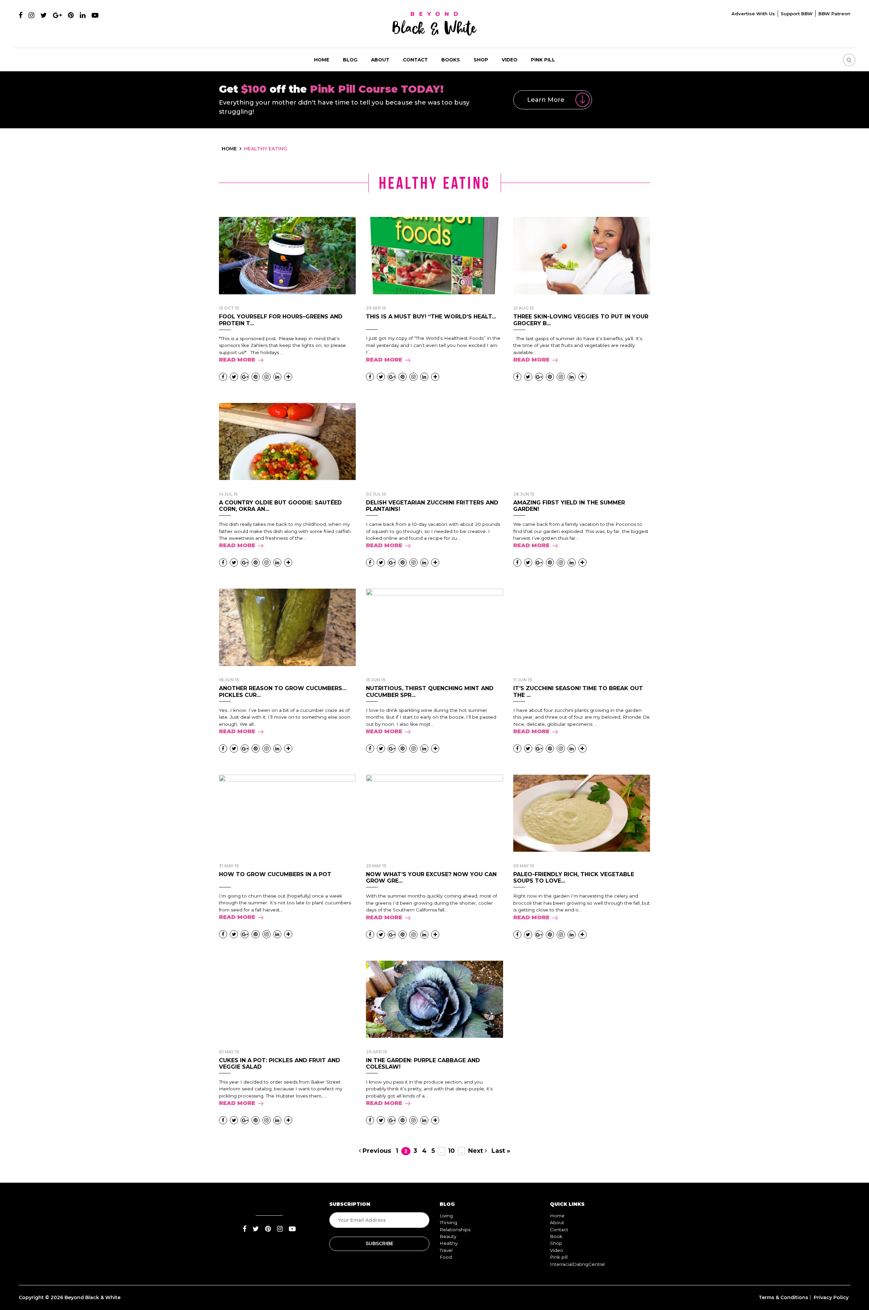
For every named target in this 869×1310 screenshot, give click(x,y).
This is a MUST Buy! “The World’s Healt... (431, 316)
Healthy (449, 1243)
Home (321, 59)
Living (446, 1215)
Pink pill (543, 59)
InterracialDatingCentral (577, 1264)
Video (509, 59)
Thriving (448, 1222)
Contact (415, 59)
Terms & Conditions (783, 1297)
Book (556, 1236)
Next (476, 1151)
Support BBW (797, 13)
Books (450, 59)
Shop (481, 59)
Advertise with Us (753, 13)
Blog (350, 59)
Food (446, 1257)
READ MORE (237, 359)
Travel (446, 1250)
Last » (501, 1151)
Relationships (455, 1229)
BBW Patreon (834, 13)
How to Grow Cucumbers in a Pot (275, 874)
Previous (376, 1151)
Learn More (546, 100)
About (380, 59)
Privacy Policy (831, 1297)
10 (451, 1151)
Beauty (448, 1236)
